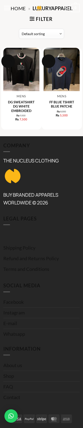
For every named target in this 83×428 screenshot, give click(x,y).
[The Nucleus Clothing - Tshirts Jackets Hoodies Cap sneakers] (39, 8)
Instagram (14, 313)
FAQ (8, 387)
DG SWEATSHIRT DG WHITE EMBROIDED (21, 106)
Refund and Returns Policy (31, 258)
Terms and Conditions (26, 269)
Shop (8, 376)
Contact (11, 397)
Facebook (13, 302)
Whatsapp (14, 334)
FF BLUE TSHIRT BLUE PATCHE (61, 104)
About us (12, 365)
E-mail (10, 323)
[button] (7, 8)
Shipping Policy (19, 248)
